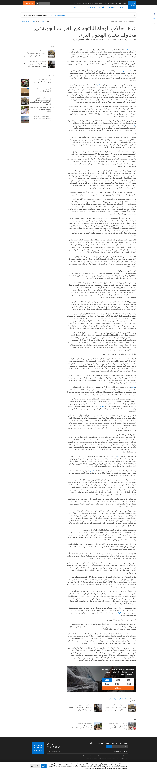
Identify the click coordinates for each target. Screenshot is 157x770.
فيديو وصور (92, 7)
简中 (120, 3)
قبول (43, 766)
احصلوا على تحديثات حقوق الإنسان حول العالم (109, 743)
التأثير (82, 7)
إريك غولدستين (128, 71)
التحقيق (99, 85)
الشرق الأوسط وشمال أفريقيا (116, 698)
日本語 (96, 3)
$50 (128, 679)
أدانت (133, 125)
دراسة (98, 404)
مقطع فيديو (119, 613)
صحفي (101, 406)
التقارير (101, 7)
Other (107, 683)
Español (79, 3)
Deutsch (101, 3)
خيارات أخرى (35, 766)
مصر (104, 698)
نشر (102, 459)
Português (90, 3)
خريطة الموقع (123, 751)
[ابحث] (37, 3)
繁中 (116, 3)
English (112, 3)
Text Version (116, 751)
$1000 (118, 683)
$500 (128, 683)
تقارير (92, 470)
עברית (27, 21)
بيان (118, 456)
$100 (118, 679)
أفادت (133, 387)
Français (107, 3)
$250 (107, 679)
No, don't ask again (60, 15)
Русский (85, 3)
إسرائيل (128, 49)
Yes (51, 15)
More (73, 3)
